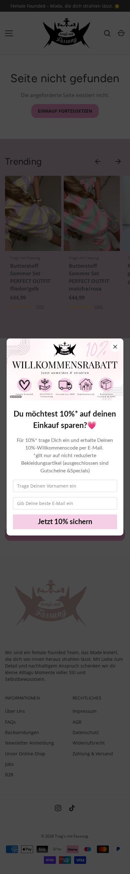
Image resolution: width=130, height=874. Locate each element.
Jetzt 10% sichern (65, 521)
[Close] (115, 347)
